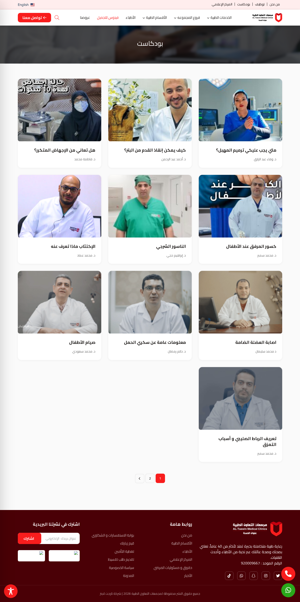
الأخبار (188, 576)
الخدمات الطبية (221, 17)
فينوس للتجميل (108, 17)
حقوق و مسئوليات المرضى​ (173, 568)
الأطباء (130, 17)
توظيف (260, 4)
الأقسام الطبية (156, 17)
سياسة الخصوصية (121, 568)
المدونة (128, 576)
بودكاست (243, 4)
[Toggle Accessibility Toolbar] (11, 591)
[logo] (267, 17)
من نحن (275, 4)
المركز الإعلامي (222, 4)
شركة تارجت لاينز (110, 593)
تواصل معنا (32, 17)
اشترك (28, 538)
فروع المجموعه (188, 17)
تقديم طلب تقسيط (121, 559)
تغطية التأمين (124, 551)
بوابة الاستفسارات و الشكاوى (113, 535)
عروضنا (85, 17)
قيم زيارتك (127, 543)
